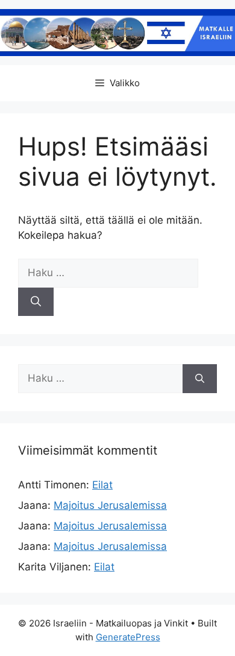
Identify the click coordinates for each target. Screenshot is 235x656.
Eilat (102, 485)
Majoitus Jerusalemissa (110, 505)
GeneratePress (128, 637)
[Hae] (36, 302)
